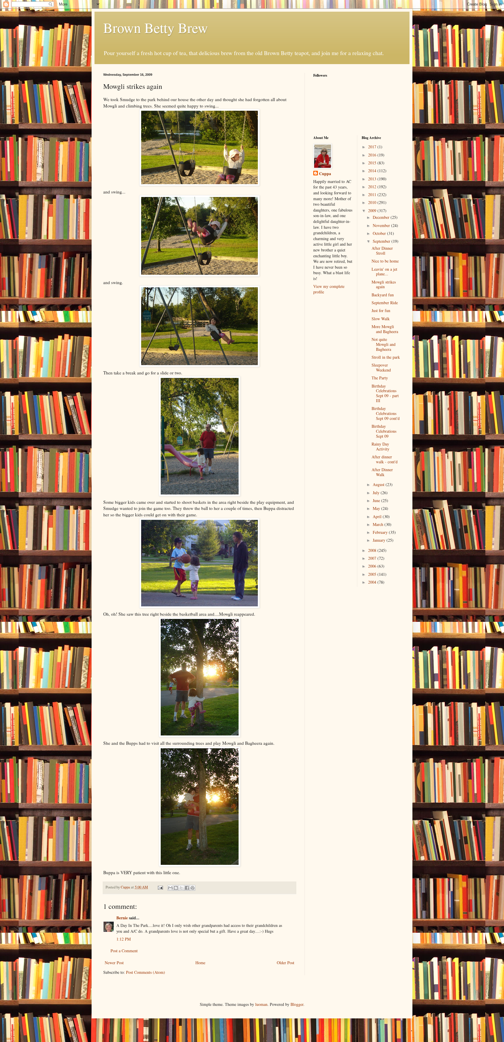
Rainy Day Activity (380, 446)
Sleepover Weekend (381, 367)
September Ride (385, 302)
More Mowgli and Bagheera (385, 329)
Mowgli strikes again (384, 284)
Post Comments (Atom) (145, 972)
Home (200, 962)
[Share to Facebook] (187, 888)
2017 (372, 146)
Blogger (296, 1004)
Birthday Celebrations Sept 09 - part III (385, 393)
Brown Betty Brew (155, 27)
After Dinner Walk (382, 472)
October (380, 233)
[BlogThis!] (176, 888)
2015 (372, 163)
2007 (372, 558)
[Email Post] (160, 887)
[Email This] (170, 888)
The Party (380, 378)
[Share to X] (181, 888)
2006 (372, 566)
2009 (372, 210)
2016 (372, 155)
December (382, 217)
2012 (372, 186)
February (381, 532)
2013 (372, 179)
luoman (261, 1004)
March (378, 524)
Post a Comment (124, 950)
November (382, 225)
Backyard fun (383, 295)
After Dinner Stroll (382, 250)
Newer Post (114, 962)
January (379, 540)
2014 (372, 170)
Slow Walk (381, 318)
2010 (372, 202)
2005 (372, 574)
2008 (372, 550)
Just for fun (381, 310)
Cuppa (325, 174)
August (379, 484)
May (377, 508)
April (378, 516)
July (377, 492)
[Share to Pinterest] (192, 888)
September (382, 241)
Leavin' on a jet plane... (384, 271)
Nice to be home (385, 261)
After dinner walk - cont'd (385, 459)
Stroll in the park (386, 357)
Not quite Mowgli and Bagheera (384, 344)
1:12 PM (123, 939)
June (377, 500)
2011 (372, 194)
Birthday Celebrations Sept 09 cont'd (386, 413)
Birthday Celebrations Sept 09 (384, 431)
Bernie (122, 918)
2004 (372, 582)
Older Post (285, 962)
